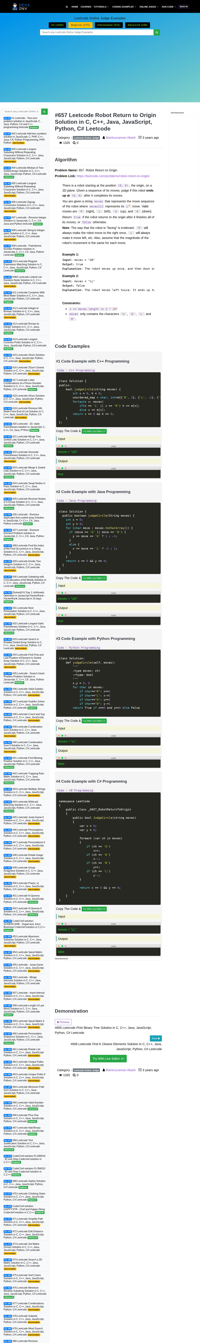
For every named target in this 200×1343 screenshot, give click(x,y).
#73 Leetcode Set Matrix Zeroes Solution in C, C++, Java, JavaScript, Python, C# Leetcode (22, 1248)
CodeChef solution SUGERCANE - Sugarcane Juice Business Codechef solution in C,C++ (24, 925)
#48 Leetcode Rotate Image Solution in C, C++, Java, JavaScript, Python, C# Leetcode (24, 858)
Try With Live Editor (93, 431)
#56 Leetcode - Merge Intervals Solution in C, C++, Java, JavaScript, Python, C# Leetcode (22, 982)
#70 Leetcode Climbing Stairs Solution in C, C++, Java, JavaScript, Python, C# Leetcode (24, 1196)
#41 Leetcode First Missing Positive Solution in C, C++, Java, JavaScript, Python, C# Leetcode (23, 762)
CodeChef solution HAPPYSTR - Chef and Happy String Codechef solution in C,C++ (24, 1209)
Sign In (184, 6)
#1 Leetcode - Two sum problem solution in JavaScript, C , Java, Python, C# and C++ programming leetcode (22, 122)
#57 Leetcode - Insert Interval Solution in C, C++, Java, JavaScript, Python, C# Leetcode (24, 995)
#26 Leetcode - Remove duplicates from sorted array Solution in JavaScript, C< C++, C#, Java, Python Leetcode (24, 519)
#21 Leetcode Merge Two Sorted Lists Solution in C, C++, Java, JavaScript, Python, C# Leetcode (24, 441)
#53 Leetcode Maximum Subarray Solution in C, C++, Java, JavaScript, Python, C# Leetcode (23, 941)
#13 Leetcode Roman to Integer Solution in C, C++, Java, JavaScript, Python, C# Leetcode (22, 328)
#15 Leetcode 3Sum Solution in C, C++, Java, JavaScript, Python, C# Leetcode (24, 358)
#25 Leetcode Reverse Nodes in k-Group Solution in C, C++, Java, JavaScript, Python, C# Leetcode (25, 503)
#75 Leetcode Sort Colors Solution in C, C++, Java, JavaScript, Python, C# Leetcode (24, 1278)
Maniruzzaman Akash (121, 137)
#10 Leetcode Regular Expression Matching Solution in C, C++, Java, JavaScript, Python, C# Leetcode (23, 266)
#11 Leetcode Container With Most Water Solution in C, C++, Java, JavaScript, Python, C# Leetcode (24, 297)
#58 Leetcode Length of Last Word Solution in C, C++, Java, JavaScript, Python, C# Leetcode (24, 1010)
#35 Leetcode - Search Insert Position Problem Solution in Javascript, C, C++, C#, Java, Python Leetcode (24, 678)
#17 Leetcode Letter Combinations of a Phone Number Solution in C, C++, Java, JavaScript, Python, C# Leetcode (24, 384)
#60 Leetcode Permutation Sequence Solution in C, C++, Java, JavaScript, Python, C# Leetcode (23, 1038)
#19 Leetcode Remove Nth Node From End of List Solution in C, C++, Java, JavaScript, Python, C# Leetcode (24, 413)
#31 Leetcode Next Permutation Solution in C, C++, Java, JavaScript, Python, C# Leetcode (24, 612)
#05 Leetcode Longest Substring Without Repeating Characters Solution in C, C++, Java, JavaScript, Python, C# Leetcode (24, 189)
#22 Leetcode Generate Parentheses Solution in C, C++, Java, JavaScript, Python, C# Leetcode (25, 456)
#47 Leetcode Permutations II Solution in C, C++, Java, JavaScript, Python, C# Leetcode (24, 845)
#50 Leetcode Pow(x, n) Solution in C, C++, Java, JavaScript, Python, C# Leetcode (24, 886)
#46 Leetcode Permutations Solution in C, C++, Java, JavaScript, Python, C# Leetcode (24, 832)
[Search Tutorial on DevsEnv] (67, 6)
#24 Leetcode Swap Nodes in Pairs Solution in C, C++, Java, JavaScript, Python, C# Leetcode (24, 488)
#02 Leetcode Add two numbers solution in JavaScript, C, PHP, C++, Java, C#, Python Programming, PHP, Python (25, 138)
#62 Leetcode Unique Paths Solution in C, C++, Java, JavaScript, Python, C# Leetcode (24, 1064)
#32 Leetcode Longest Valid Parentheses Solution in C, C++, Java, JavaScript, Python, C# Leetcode (25, 628)
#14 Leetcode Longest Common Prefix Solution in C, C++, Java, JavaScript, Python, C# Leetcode (25, 344)
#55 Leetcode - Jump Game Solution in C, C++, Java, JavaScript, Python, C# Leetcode (24, 967)
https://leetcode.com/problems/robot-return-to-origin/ (113, 176)
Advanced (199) (138, 25)
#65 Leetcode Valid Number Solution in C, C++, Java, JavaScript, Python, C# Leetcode (24, 1105)
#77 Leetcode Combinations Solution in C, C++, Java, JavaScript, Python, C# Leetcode (24, 1306)
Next (155, 1038)
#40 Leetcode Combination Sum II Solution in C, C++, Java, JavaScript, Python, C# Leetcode (23, 747)
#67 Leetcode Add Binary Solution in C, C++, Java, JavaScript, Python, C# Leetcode (24, 1130)
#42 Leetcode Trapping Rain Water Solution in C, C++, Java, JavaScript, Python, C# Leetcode (24, 778)
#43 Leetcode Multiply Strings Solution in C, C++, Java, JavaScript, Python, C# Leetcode (24, 792)
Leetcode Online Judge (86, 137)
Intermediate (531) (108, 25)
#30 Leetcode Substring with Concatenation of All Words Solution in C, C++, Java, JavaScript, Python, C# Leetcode (25, 581)
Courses (86, 6)
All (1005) (57, 25)
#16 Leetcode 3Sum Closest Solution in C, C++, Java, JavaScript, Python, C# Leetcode (24, 370)
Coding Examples (123, 6)
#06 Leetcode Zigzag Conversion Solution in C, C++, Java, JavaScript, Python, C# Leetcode (24, 206)
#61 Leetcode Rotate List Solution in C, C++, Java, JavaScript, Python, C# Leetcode (24, 1052)
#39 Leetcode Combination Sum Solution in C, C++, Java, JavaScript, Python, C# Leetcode (23, 731)
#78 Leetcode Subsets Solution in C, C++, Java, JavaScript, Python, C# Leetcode (24, 1319)
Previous (64, 1022)
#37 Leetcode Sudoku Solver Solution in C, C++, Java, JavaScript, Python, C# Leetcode (24, 704)
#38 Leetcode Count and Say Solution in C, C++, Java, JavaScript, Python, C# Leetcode (24, 717)
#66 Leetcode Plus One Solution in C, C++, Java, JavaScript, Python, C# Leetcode (24, 1118)
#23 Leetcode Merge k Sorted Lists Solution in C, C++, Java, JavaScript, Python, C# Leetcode (24, 472)
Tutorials (100, 6)
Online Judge (148, 6)
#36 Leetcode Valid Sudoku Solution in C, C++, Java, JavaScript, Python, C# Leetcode (24, 692)
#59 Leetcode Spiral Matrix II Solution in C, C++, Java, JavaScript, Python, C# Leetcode (24, 1024)
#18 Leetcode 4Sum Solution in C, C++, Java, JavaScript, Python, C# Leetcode (24, 398)
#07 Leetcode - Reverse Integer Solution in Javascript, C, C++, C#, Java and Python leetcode (25, 220)
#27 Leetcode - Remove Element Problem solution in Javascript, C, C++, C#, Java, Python (24, 534)
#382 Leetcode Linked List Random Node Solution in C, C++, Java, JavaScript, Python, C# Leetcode (25, 281)
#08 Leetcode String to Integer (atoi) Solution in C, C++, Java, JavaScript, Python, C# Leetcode (24, 235)
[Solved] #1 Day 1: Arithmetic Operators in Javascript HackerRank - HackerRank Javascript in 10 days (24, 597)
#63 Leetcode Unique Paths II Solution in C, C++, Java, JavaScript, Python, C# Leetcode (24, 1077)
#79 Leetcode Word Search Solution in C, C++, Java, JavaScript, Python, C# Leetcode (24, 1331)
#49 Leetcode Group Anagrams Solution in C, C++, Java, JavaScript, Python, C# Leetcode (23, 872)
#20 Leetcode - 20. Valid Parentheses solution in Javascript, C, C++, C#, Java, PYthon (24, 426)
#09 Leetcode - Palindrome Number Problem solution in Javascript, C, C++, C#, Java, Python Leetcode (24, 250)
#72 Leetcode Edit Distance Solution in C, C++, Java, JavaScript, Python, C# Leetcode (24, 1234)
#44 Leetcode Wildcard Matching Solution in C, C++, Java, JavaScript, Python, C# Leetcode (23, 806)
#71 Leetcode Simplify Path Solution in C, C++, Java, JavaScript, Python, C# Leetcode (24, 1222)
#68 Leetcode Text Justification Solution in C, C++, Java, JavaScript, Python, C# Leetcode (24, 1145)
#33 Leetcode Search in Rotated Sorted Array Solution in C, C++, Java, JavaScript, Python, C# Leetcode (23, 644)
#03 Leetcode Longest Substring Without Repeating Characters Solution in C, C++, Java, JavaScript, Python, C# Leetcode (24, 155)
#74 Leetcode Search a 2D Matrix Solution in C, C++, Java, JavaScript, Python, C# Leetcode (23, 1264)
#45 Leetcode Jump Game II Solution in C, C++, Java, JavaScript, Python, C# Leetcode (24, 820)
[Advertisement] (100, 65)
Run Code (167, 6)
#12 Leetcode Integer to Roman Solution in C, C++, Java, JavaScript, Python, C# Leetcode (22, 313)
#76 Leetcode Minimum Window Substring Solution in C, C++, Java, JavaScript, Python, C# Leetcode (25, 1292)
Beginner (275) (80, 25)
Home (75, 6)
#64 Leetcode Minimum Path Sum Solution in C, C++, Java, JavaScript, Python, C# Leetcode (24, 1091)
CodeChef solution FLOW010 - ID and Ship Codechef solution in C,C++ (24, 1159)
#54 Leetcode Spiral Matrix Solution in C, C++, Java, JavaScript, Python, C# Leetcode (24, 955)
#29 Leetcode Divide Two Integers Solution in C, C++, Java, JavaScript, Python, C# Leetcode (22, 566)
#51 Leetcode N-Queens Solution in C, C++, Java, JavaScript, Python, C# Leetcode (24, 898)
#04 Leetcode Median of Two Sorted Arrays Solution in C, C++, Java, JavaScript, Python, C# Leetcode (25, 172)
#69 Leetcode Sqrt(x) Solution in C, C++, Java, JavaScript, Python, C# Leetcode (24, 1184)
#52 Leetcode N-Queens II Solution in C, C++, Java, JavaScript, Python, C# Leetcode (24, 911)
